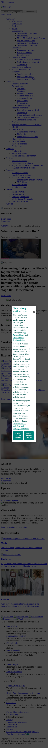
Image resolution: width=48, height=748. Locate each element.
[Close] (34, 312)
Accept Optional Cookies (18, 436)
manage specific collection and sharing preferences (21, 426)
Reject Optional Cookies (29, 436)
